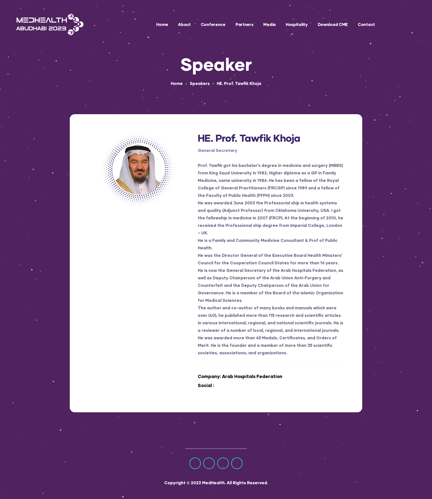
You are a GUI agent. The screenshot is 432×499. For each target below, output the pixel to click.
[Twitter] (209, 463)
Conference (213, 24)
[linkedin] (223, 386)
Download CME (333, 24)
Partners (245, 24)
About (184, 24)
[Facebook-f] (195, 463)
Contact (366, 24)
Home (162, 24)
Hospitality (297, 24)
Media (269, 24)
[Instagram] (223, 463)
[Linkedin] (237, 463)
